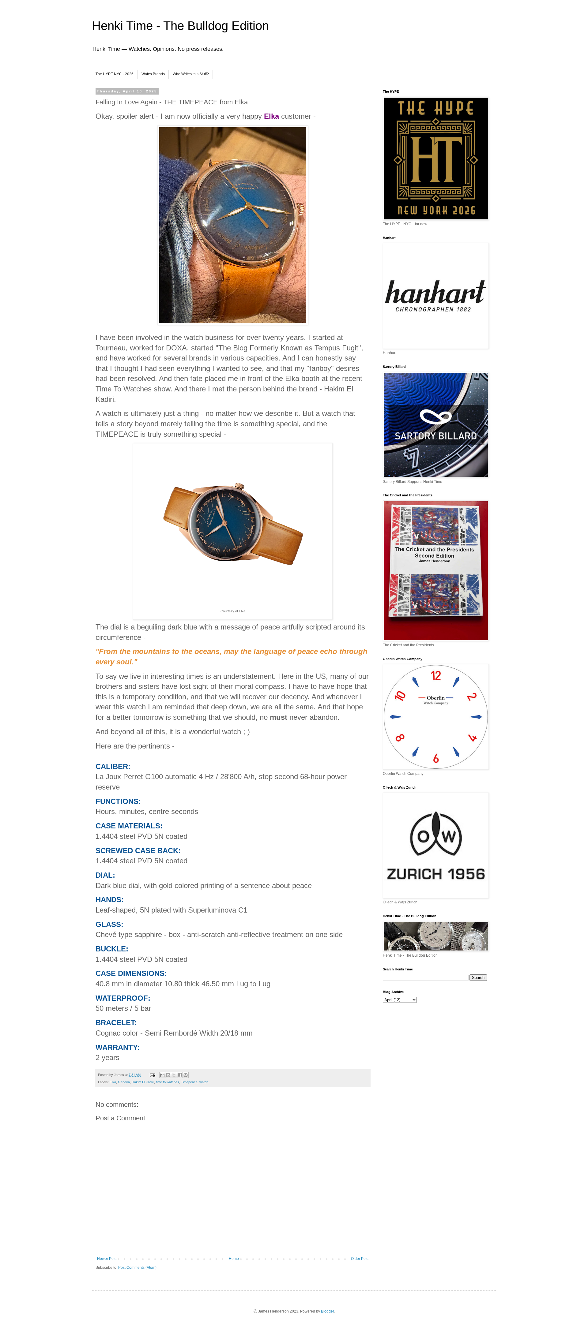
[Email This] (162, 1075)
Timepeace (189, 1082)
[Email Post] (152, 1075)
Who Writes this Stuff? (191, 74)
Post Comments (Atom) (137, 1267)
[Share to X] (174, 1075)
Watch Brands (153, 74)
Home (234, 1259)
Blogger (327, 1311)
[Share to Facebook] (180, 1075)
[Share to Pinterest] (186, 1075)
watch (203, 1082)
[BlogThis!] (168, 1075)
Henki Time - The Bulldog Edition (180, 25)
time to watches (167, 1082)
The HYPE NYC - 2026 (115, 74)
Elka (113, 1082)
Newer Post (106, 1259)
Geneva (124, 1082)
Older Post (359, 1259)
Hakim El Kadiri (143, 1082)
